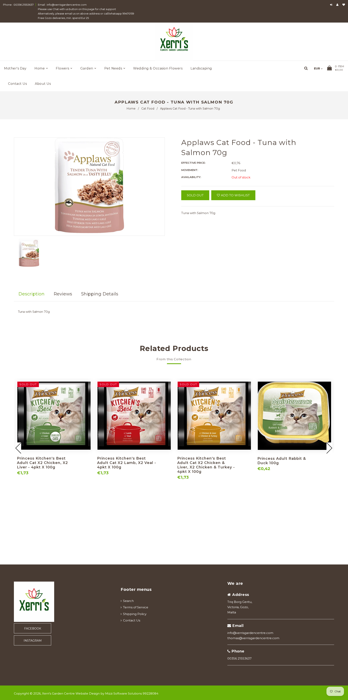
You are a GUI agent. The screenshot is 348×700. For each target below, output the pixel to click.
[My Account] (338, 4)
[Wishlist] (343, 4)
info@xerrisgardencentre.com (250, 633)
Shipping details (99, 294)
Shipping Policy (134, 614)
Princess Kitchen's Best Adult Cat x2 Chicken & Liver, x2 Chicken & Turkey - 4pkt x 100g (206, 465)
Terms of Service (135, 607)
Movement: (189, 170)
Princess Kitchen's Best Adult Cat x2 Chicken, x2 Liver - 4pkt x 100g (42, 462)
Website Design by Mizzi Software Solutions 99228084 (117, 693)
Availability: (191, 177)
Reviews (63, 294)
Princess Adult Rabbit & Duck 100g (281, 460)
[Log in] (331, 4)
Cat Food (147, 108)
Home (131, 108)
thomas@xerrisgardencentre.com (253, 638)
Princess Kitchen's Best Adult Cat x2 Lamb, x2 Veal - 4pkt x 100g (126, 462)
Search (128, 601)
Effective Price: (193, 162)
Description (31, 294)
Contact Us (131, 620)
